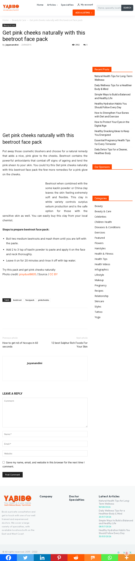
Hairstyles (100, 248)
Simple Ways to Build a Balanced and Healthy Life (112, 96)
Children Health (103, 222)
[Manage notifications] (127, 553)
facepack (29, 300)
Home (5, 20)
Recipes (99, 290)
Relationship (101, 296)
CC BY (54, 274)
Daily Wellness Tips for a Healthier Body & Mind (113, 87)
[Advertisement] (45, 286)
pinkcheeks (43, 300)
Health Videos (102, 264)
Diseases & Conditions (107, 227)
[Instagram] (118, 553)
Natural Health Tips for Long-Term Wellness (113, 78)
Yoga (97, 317)
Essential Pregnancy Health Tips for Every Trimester (112, 142)
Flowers (99, 243)
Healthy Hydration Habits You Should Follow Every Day (111, 105)
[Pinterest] (22, 52)
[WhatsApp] (30, 52)
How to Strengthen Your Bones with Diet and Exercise (112, 114)
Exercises (100, 232)
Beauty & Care (19, 20)
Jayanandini (12, 44)
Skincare (99, 301)
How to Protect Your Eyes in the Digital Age (112, 124)
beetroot (17, 300)
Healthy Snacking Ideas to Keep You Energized (112, 133)
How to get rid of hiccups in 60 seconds (20, 344)
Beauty (99, 206)
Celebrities (100, 216)
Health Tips (101, 259)
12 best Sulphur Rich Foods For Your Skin (69, 344)
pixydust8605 (27, 274)
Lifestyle (99, 274)
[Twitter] (14, 52)
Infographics (102, 269)
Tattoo (98, 311)
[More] (38, 52)
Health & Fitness (104, 253)
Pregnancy (101, 285)
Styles (98, 306)
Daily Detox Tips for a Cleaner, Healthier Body (111, 151)
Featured (100, 237)
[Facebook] (5, 52)
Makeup (99, 280)
